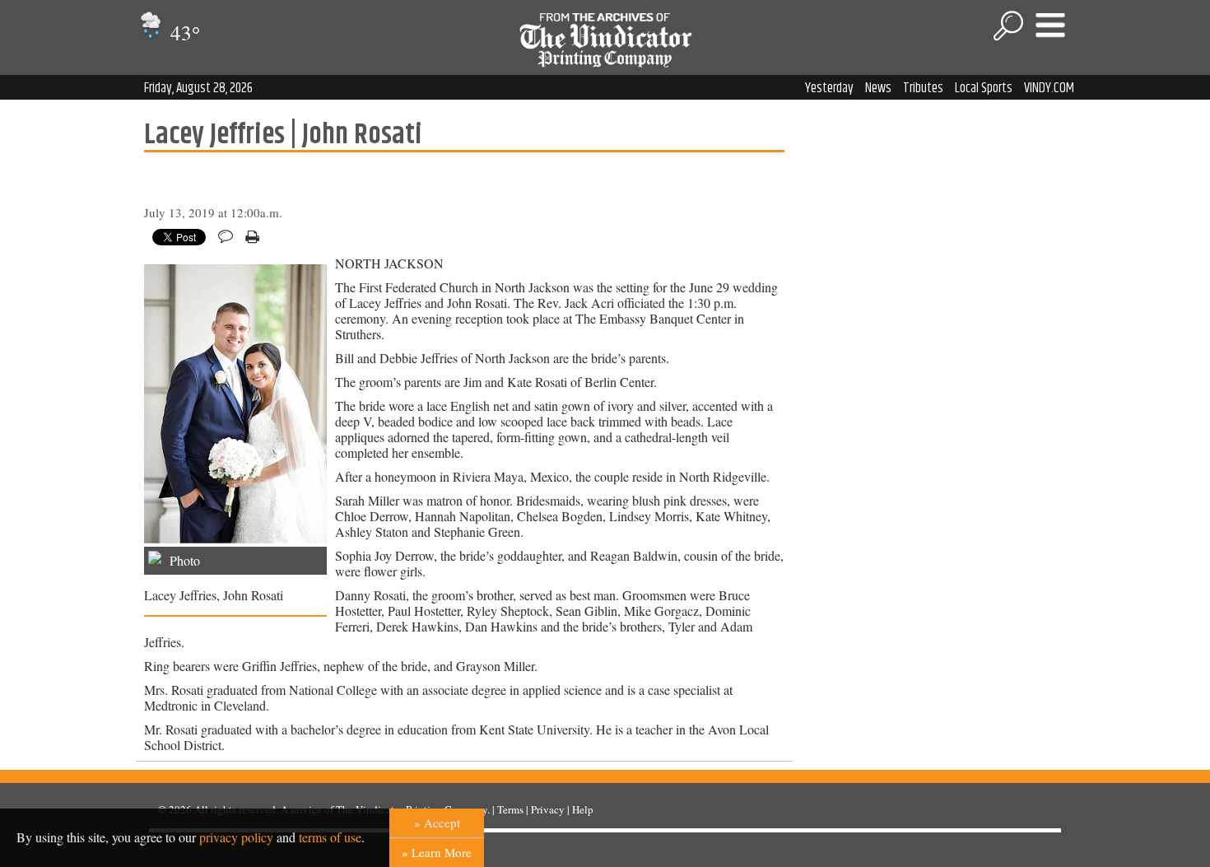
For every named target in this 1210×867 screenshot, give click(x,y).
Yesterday (829, 88)
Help (582, 809)
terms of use (330, 837)
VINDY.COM (1049, 88)
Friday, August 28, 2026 (198, 88)
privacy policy (236, 837)
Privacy (548, 809)
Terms (510, 809)
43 (182, 32)
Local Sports (983, 88)
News (878, 88)
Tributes (923, 88)
